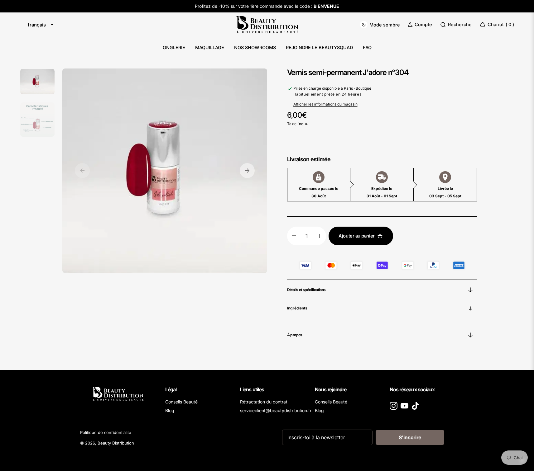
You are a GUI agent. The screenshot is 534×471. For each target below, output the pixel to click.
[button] (420, 24)
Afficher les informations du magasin (325, 104)
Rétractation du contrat (263, 401)
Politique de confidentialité (105, 432)
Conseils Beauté (181, 401)
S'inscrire (410, 437)
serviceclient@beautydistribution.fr (275, 410)
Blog (169, 410)
